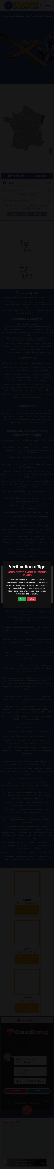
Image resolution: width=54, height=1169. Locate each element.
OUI (22, 599)
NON (32, 599)
